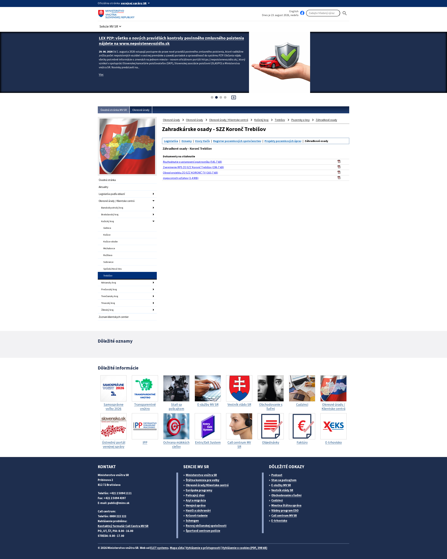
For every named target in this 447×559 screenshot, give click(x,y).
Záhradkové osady (326, 120)
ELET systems (159, 548)
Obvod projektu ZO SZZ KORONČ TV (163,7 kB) (190, 172)
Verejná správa (196, 505)
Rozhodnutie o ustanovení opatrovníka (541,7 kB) (192, 161)
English (293, 11)
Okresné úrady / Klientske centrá (116, 201)
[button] (111, 25)
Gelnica (107, 227)
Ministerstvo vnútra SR (201, 475)
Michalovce (109, 248)
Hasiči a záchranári (198, 510)
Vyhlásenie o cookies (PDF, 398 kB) (244, 548)
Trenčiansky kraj (109, 296)
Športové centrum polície (203, 531)
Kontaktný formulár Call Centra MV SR (123, 526)
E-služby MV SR (281, 485)
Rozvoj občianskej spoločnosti (206, 526)
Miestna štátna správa (286, 505)
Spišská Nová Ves (112, 268)
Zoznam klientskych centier (114, 317)
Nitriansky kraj (108, 282)
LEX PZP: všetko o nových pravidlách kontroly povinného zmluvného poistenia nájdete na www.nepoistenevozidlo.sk (171, 40)
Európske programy (199, 490)
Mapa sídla (177, 548)
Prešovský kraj (109, 289)
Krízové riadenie (197, 515)
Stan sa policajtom (283, 480)
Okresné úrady (140, 110)
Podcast (276, 475)
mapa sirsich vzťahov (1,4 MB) (180, 178)
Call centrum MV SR (284, 515)
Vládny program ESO (285, 510)
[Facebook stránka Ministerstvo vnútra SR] (302, 13)
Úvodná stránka (107, 180)
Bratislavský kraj (109, 214)
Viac (101, 74)
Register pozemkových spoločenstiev (237, 141)
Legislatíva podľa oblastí (112, 194)
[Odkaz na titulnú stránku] (117, 13)
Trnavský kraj (108, 303)
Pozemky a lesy (300, 120)
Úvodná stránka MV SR (113, 110)
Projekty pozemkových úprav (283, 141)
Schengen (192, 521)
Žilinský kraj (107, 309)
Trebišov (107, 275)
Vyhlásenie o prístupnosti (203, 548)
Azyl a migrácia (196, 500)
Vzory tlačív (202, 141)
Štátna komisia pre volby (202, 480)
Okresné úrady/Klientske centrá (207, 485)
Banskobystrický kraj (112, 207)
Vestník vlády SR (282, 490)
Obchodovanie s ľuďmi (286, 495)
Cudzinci (277, 500)
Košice (107, 234)
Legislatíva (171, 141)
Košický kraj (107, 221)
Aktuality (103, 187)
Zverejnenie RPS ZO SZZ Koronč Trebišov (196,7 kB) (193, 167)
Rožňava (107, 255)
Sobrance (108, 262)
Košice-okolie (110, 241)
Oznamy (186, 141)
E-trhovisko (279, 521)
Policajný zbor (195, 495)
